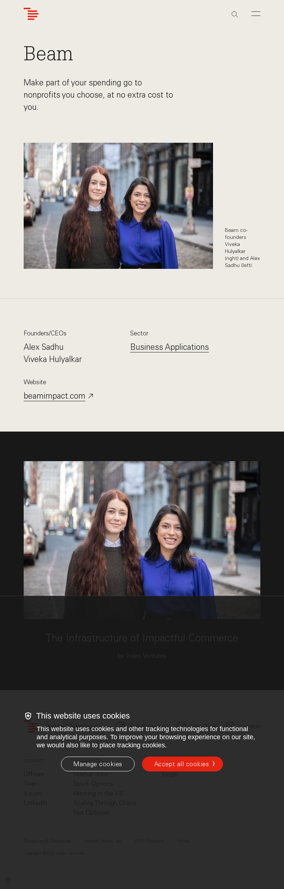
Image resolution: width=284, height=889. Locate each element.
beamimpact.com (54, 396)
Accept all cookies (181, 764)
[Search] (235, 14)
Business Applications (169, 347)
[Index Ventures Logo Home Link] (31, 14)
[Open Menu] (255, 13)
